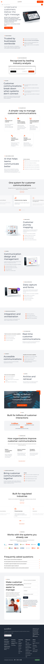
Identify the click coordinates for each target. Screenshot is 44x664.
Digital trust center (35, 633)
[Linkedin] (15, 659)
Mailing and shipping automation (14, 643)
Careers (34, 648)
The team (34, 641)
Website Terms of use (36, 628)
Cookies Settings (13, 71)
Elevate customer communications (6, 642)
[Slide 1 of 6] (20, 521)
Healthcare (20, 645)
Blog (26, 641)
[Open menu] (1, 2)
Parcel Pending (13, 645)
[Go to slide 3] (22, 521)
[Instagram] (19, 659)
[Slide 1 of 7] (20, 210)
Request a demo (8, 27)
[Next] (23, 192)
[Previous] (21, 192)
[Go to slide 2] (21, 521)
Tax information (28, 652)
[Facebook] (18, 659)
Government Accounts (29, 653)
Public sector (20, 651)
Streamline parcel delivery (6, 649)
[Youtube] (21, 659)
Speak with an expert (22, 405)
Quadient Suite (13, 641)
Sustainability (35, 645)
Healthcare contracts (29, 650)
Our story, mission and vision (36, 643)
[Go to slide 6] (24, 521)
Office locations (35, 651)
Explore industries (21, 523)
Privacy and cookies (35, 629)
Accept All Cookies (31, 71)
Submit (25, 597)
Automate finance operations (6, 644)
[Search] (42, 4)
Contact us (40, 1)
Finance (19, 641)
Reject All (25, 71)
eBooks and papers (28, 647)
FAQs (26, 656)
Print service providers (20, 643)
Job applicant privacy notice (36, 635)
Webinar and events (28, 644)
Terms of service (28, 655)
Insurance (19, 648)
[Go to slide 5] (23, 210)
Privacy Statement (25, 605)
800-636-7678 (35, 636)
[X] (16, 659)
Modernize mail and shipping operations (7, 646)
